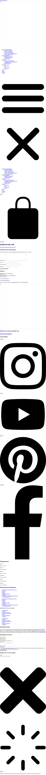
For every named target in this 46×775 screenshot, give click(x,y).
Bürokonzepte (6, 63)
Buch (5, 68)
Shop (3, 69)
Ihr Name (2, 637)
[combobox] (5, 656)
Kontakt (3, 71)
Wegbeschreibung (15, 282)
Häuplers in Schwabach (8, 56)
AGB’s (3, 614)
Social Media (6, 67)
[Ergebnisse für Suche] (23, 747)
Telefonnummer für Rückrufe (5, 640)
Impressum (4, 594)
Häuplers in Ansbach (8, 57)
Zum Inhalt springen (3, 0)
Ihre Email (2, 639)
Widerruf (3, 611)
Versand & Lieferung (6, 612)
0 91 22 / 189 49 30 (5, 278)
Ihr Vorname (2, 638)
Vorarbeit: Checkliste (8, 50)
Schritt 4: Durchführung (8, 54)
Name (1, 262)
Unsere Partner (7, 58)
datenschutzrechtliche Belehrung (8, 648)
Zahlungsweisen (5, 610)
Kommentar (2, 260)
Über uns (3, 590)
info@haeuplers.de (6, 280)
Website (1, 266)
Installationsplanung (8, 62)
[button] (23, 121)
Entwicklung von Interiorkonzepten (10, 61)
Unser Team (6, 65)
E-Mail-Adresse (3, 264)
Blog (3, 70)
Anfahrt (3, 592)
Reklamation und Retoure (6, 613)
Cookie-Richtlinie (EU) (6, 596)
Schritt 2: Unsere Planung (9, 52)
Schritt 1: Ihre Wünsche (8, 51)
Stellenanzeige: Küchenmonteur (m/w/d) (9, 589)
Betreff (1, 641)
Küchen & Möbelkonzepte (9, 60)
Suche (3, 192)
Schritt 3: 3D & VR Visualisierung (10, 53)
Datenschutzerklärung (6, 593)
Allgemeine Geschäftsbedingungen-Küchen (10, 595)
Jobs (5, 66)
